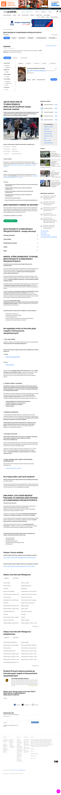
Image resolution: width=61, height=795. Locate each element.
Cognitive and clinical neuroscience (29, 594)
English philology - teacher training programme (11, 608)
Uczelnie (14, 37)
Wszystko (7, 37)
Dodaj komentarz (35, 722)
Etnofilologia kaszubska (26, 611)
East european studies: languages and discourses (29, 600)
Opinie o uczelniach (24, 8)
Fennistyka (23, 614)
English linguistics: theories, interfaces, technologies (11, 605)
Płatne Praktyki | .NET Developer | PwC (27, 745)
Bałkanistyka (24, 588)
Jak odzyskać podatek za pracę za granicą (6, 740)
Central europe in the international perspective (29, 591)
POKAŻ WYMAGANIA (10, 221)
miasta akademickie (7, 15)
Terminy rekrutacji (8, 235)
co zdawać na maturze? (45, 167)
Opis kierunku (22, 37)
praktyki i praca (39, 15)
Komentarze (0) (55, 34)
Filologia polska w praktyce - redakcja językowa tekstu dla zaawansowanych (11, 659)
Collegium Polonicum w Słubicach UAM (51, 116)
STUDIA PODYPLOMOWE (41, 79)
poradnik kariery (55, 155)
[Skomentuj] (5, 124)
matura (47, 17)
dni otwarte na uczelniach (54, 186)
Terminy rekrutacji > (45, 231)
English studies (24, 608)
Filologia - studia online (8, 620)
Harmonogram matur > (45, 234)
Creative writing (7, 597)
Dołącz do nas (13, 8)
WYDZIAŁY (28, 79)
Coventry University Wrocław (50, 108)
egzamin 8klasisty (54, 17)
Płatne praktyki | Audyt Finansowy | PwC (27, 748)
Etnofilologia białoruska (8, 611)
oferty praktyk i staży (56, 154)
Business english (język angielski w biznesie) (29, 645)
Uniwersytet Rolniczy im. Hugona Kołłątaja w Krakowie (51, 104)
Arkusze (50, 11)
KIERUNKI (33, 79)
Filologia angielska (25, 620)
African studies (6, 582)
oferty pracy (54, 153)
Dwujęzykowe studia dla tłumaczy (11, 600)
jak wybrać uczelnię (55, 184)
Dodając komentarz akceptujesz (10, 726)
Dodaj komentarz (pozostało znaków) (10, 714)
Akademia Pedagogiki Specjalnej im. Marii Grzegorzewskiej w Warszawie (51, 112)
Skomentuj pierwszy (58, 791)
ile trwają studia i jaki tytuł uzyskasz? (12, 197)
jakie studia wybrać (55, 172)
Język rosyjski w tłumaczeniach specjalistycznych (36, 70)
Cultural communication (26, 597)
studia (19, 15)
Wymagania (30, 37)
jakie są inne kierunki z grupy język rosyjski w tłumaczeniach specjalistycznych (21, 200)
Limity (5, 247)
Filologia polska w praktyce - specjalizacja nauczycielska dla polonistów (29, 659)
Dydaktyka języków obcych (9, 650)
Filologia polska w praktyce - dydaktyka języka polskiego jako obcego (29, 650)
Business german (7, 648)
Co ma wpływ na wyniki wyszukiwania (9, 48)
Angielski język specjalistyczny (10, 642)
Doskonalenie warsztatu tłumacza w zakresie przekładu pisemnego (29, 648)
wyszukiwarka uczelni (56, 183)
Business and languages (8, 591)
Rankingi (35, 8)
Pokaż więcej (35, 626)
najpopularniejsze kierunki (55, 164)
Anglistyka (5, 588)
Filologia (23, 617)
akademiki (32, 15)
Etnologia (5, 614)
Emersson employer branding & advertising (15, 773)
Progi (5, 251)
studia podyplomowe (56, 177)
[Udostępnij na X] (5, 121)
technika (43, 17)
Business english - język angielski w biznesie (11, 645)
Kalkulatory (43, 11)
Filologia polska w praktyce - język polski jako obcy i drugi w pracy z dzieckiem (11, 653)
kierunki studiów (25, 15)
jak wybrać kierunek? (56, 166)
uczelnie (14, 15)
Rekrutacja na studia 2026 (46, 8)
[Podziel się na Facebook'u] (5, 119)
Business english (25, 642)
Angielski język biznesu (26, 585)
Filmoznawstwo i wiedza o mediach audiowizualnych (11, 617)
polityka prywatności (21, 770)
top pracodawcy (47, 15)
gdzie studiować (54, 173)
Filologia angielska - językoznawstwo (11, 623)
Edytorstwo (6, 603)
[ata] (30, 4)
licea (39, 17)
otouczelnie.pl (5, 770)
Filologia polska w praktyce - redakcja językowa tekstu (29, 656)
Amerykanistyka (7, 585)
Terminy (36, 11)
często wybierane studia (55, 175)
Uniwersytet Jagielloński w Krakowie (36, 68)
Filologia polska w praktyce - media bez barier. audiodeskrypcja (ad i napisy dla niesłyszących (29, 653)
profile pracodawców (56, 156)
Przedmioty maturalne (41, 37)
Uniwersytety (24, 58)
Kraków (5, 698)
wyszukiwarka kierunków (54, 162)
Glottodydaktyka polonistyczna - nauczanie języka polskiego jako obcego (11, 662)
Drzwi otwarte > (44, 232)
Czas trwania (7, 239)
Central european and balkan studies (11, 594)
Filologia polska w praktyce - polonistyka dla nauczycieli (11, 656)
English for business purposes (28, 603)
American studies (25, 582)
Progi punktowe (52, 37)
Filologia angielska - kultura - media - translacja (29, 623)
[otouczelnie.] (10, 11)
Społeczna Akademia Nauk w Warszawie (51, 119)
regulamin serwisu (14, 770)
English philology (25, 605)
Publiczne (15, 58)
